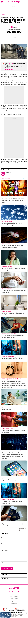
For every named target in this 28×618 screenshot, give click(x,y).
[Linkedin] (13, 32)
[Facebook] (8, 32)
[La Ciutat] (14, 2)
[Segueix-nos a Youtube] (18, 591)
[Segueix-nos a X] (12, 591)
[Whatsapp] (15, 32)
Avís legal (14, 594)
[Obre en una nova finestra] (8, 609)
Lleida (3, 14)
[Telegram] (18, 32)
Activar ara (8, 69)
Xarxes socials (14, 603)
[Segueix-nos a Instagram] (15, 591)
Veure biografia (8, 173)
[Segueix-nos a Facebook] (9, 591)
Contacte (14, 601)
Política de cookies (14, 598)
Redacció (15, 27)
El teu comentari (4, 550)
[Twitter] (10, 32)
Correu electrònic (4, 543)
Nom (2, 537)
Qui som (14, 600)
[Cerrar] (26, 613)
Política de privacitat (14, 596)
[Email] (20, 32)
